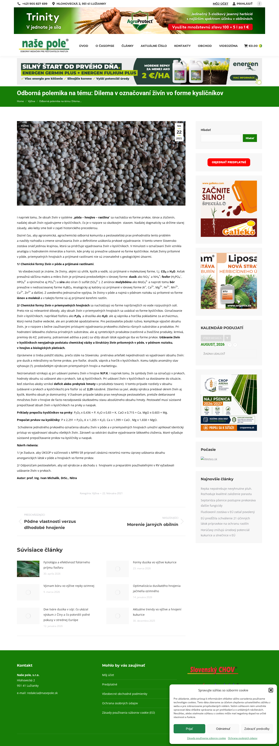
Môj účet (220, 4)
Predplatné (109, 684)
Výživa (25, 125)
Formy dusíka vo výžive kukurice (154, 562)
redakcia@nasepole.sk (42, 693)
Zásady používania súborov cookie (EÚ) (128, 712)
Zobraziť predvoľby (257, 728)
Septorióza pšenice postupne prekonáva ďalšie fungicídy (228, 502)
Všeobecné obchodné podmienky (124, 694)
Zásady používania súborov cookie (206, 738)
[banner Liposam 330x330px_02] (229, 308)
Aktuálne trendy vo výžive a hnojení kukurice (157, 612)
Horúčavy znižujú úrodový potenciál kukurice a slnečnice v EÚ (225, 532)
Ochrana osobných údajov (242, 738)
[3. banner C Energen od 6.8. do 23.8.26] (139, 84)
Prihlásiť (245, 4)
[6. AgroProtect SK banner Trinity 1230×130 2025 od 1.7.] (139, 33)
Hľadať (206, 130)
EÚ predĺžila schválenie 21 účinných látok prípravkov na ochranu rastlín (225, 520)
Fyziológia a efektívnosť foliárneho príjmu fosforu (67, 564)
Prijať (189, 728)
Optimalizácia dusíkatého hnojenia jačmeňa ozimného (157, 588)
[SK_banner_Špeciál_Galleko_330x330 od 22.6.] (229, 236)
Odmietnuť (223, 728)
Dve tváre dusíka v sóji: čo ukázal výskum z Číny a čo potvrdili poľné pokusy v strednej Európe (67, 614)
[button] (271, 690)
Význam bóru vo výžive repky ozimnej (69, 586)
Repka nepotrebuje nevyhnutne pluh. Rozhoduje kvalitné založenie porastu (226, 491)
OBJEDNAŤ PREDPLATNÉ (229, 162)
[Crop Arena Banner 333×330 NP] (229, 430)
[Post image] (28, 569)
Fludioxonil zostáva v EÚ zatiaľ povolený (228, 512)
